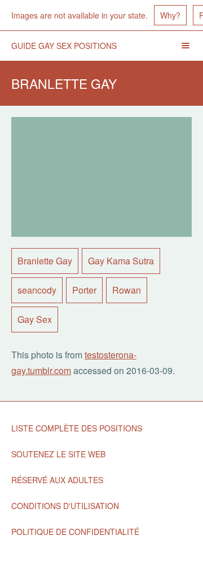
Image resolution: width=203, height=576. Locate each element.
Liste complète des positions (76, 428)
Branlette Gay (44, 260)
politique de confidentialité (75, 531)
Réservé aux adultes (57, 479)
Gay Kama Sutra (121, 260)
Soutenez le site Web (58, 454)
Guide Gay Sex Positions (64, 45)
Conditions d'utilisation (65, 505)
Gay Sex (34, 319)
